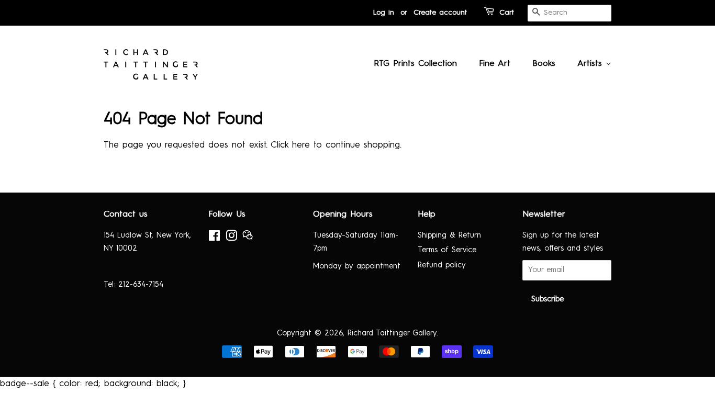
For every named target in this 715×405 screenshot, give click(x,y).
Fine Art (494, 64)
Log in (383, 12)
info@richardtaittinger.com (150, 266)
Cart (506, 12)
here (301, 145)
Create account (440, 12)
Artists (591, 64)
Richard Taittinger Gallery (392, 333)
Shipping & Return (449, 235)
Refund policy (442, 265)
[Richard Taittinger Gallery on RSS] (247, 238)
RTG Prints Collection (415, 64)
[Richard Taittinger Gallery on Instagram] (231, 238)
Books (543, 64)
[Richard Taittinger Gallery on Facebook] (214, 238)
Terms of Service (447, 250)
